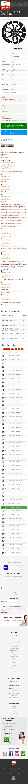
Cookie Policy (22, 771)
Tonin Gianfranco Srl (12, 768)
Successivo (10, 165)
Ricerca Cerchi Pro (14, 640)
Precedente (4, 165)
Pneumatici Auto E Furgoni (14, 642)
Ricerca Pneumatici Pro (14, 650)
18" (12, 349)
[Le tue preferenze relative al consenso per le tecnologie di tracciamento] (1, 588)
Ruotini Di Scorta (14, 652)
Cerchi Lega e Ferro (14, 637)
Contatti (14, 672)
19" (15, 349)
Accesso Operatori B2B (14, 681)
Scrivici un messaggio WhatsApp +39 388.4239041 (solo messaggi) (14, 126)
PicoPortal (10, 771)
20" (19, 349)
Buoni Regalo (14, 658)
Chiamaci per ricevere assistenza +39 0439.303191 (14, 132)
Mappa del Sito (14, 674)
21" (22, 349)
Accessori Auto (14, 656)
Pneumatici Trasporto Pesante (14, 644)
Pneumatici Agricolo (14, 648)
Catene (14, 654)
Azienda (14, 665)
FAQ (14, 669)
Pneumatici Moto (14, 646)
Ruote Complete (14, 635)
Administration (17, 773)
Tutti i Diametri (7, 349)
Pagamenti (14, 667)
